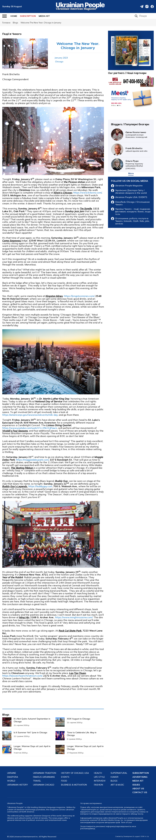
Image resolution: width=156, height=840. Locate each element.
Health (98, 773)
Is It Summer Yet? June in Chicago (30, 732)
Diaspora (12, 777)
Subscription (140, 773)
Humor (114, 777)
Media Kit (44, 16)
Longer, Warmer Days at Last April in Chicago (32, 747)
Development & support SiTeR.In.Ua (136, 836)
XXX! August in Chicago (78, 718)
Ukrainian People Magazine (129, 185)
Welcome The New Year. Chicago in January (78, 45)
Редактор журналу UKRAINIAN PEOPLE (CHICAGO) (134, 164)
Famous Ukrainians (44, 777)
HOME (14, 16)
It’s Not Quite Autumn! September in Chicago (32, 720)
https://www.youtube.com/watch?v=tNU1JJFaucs (29, 427)
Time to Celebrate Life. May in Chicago (81, 734)
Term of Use (126, 822)
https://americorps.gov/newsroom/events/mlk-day (30, 414)
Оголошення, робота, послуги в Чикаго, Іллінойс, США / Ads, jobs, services (132, 221)
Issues (136, 785)
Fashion (98, 785)
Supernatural (119, 773)
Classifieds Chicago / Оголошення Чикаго (132, 203)
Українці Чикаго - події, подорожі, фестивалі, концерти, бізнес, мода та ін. (133, 211)
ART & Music (117, 785)
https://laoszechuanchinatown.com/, (22, 675)
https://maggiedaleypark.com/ (32, 459)
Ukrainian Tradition (44, 773)
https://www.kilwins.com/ (87, 192)
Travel (37, 781)
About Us (138, 788)
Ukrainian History (17, 785)
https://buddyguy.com (40, 486)
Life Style (99, 777)
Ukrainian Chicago (43, 785)
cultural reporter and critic (136, 149)
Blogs (5, 714)
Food (64, 781)
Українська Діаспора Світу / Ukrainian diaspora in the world (131, 191)
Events (65, 777)
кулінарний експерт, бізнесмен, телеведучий (136, 134)
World (11, 781)
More (131, 173)
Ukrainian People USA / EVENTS (131, 197)
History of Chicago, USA (75, 773)
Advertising (139, 777)
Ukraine (11, 773)
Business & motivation (74, 785)
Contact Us (139, 792)
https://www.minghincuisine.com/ (73, 617)
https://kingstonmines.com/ (79, 296)
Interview (100, 781)
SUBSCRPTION (28, 16)
